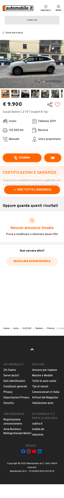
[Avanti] (61, 64)
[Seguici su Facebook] (23, 451)
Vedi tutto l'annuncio (34, 190)
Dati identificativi (14, 381)
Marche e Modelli (42, 375)
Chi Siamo (9, 370)
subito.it (37, 424)
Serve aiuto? (11, 375)
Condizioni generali (15, 386)
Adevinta (37, 435)
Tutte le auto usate (44, 381)
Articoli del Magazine (45, 397)
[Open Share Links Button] (49, 104)
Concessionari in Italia (45, 392)
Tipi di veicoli (40, 386)
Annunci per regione (44, 370)
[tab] (5, 93)
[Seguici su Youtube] (34, 451)
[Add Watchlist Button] (57, 104)
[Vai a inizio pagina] (32, 350)
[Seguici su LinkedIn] (40, 451)
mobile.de (38, 429)
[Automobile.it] (18, 9)
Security (8, 403)
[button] (32, 64)
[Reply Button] (52, 157)
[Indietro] (2, 64)
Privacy (8, 392)
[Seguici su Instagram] (29, 451)
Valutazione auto (42, 403)
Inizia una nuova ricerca (32, 261)
